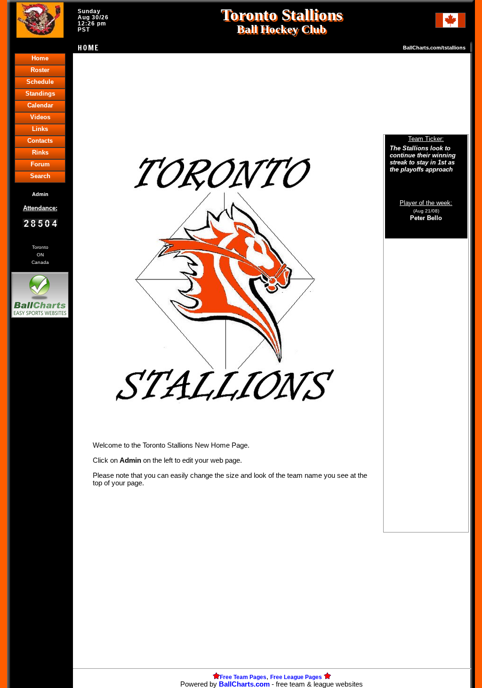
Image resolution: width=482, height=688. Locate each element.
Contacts (40, 140)
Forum (40, 164)
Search (40, 176)
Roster (40, 70)
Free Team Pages (243, 677)
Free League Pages (296, 677)
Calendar (40, 105)
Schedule (40, 81)
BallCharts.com (244, 684)
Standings (40, 93)
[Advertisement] (40, 482)
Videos (40, 117)
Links (40, 128)
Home (40, 58)
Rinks (40, 152)
